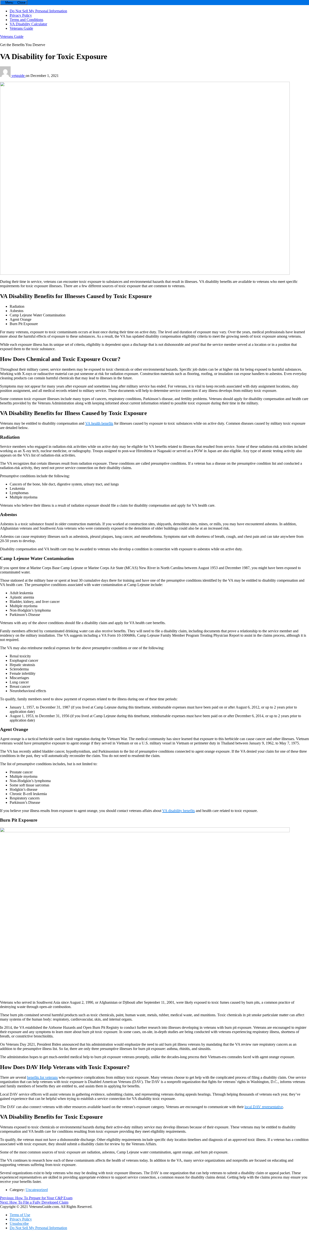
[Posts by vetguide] (6, 76)
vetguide (19, 76)
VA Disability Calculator (28, 24)
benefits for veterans (42, 1077)
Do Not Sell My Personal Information (38, 11)
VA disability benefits (178, 811)
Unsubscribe (19, 1223)
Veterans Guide (21, 28)
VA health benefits (99, 423)
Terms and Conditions (26, 20)
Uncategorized (37, 1190)
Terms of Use (20, 1215)
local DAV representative (264, 1107)
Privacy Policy (21, 15)
